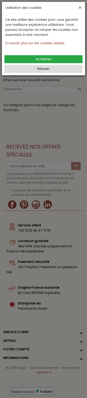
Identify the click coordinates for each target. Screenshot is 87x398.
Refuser (43, 68)
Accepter (43, 59)
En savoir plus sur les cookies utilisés (34, 43)
